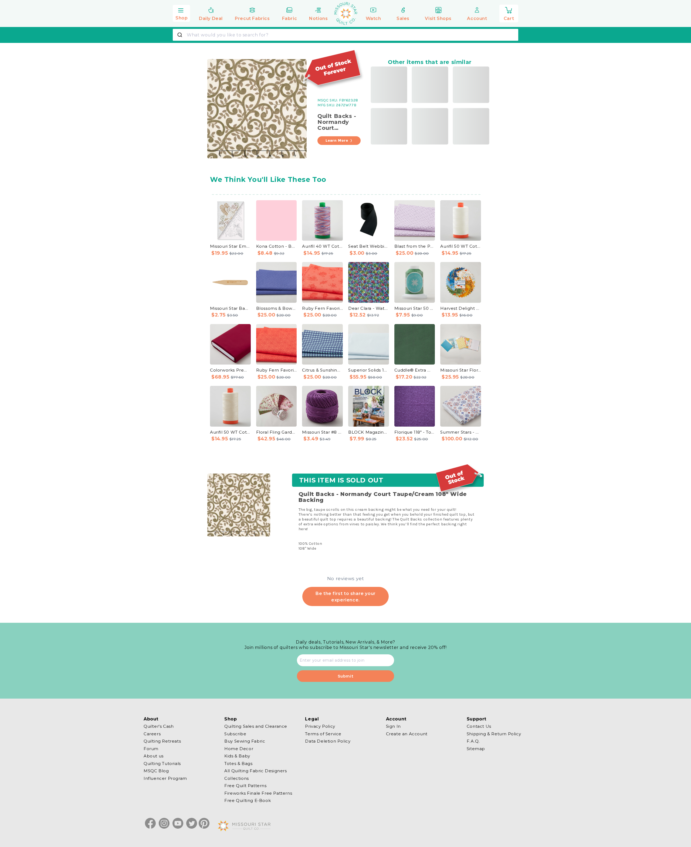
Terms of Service (323, 733)
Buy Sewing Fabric (244, 741)
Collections (236, 778)
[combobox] (345, 35)
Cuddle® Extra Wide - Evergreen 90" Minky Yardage (414, 370)
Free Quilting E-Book (247, 800)
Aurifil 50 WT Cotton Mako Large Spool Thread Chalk (460, 246)
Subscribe (235, 733)
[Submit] (180, 35)
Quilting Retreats (162, 741)
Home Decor (238, 748)
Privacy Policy (320, 726)
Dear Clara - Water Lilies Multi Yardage (368, 308)
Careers (152, 733)
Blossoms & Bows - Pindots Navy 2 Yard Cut (276, 308)
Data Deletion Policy (327, 741)
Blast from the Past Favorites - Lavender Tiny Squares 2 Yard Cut (414, 246)
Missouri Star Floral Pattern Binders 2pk (460, 370)
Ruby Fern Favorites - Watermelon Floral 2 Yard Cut (322, 308)
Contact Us (479, 726)
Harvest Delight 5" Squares (460, 308)
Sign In (393, 726)
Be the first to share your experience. (345, 597)
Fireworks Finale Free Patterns (258, 792)
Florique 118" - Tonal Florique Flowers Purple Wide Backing (414, 432)
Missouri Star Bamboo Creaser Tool (230, 308)
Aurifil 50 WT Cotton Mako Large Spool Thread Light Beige (230, 432)
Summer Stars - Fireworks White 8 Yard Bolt (460, 432)
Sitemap (476, 748)
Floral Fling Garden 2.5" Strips (276, 432)
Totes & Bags (238, 763)
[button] (181, 13)
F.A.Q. (473, 741)
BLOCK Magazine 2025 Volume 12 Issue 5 (368, 432)
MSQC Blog (156, 770)
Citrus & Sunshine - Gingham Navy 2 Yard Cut (322, 370)
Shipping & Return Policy (494, 733)
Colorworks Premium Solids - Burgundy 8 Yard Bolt (230, 370)
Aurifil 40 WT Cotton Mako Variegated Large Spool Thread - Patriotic (322, 246)
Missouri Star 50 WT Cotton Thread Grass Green (414, 308)
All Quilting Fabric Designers (255, 770)
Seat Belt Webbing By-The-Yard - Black (368, 246)
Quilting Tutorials (162, 763)
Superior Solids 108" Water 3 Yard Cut (368, 370)
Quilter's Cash (159, 726)
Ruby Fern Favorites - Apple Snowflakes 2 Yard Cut (276, 370)
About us (154, 755)
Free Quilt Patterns (245, 785)
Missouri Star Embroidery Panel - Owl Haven (230, 246)
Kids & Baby (237, 755)
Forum (151, 748)
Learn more (337, 140)
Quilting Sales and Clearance (255, 726)
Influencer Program (165, 778)
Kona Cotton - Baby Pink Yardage (276, 246)
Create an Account (407, 733)
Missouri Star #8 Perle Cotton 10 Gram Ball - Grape (322, 432)
